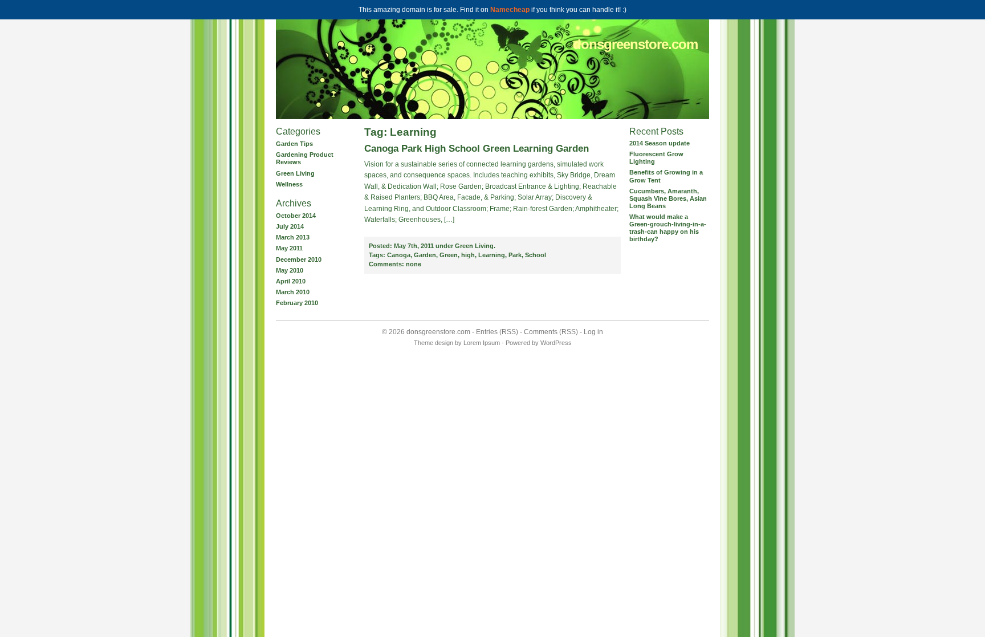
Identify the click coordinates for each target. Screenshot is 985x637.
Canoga (398, 254)
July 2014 (290, 226)
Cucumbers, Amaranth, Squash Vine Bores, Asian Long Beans (668, 198)
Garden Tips (294, 143)
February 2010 (297, 302)
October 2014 (296, 215)
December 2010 (298, 259)
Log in (593, 332)
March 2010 (293, 292)
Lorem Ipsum (481, 342)
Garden (425, 254)
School (535, 254)
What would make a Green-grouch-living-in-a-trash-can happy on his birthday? (667, 227)
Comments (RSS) (551, 332)
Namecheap (510, 10)
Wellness (289, 184)
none (395, 264)
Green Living (295, 173)
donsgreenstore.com (635, 44)
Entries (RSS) (497, 332)
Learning (491, 254)
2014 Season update (659, 143)
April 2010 (291, 281)
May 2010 (289, 270)
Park (515, 254)
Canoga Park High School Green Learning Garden (476, 148)
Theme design (433, 342)
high (468, 254)
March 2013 (293, 237)
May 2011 (289, 248)
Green (448, 254)
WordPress (556, 342)
